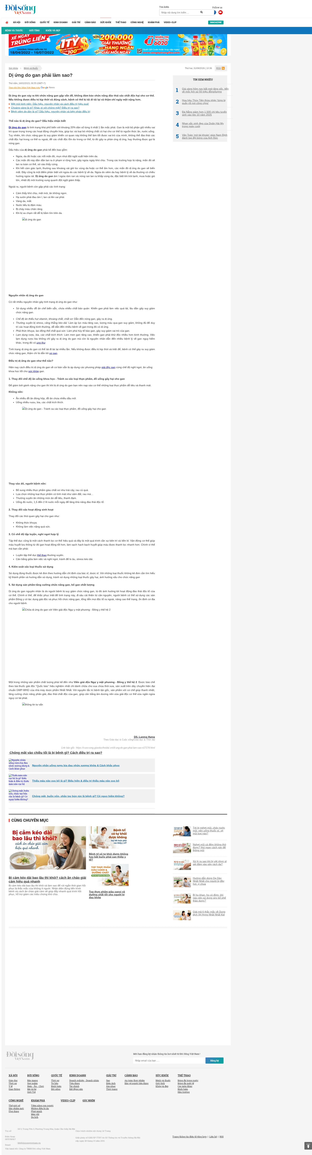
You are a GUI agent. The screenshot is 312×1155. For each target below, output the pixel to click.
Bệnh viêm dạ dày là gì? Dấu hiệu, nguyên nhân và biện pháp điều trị (50, 111)
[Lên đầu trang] (308, 1146)
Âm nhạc (111, 1086)
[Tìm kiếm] (201, 12)
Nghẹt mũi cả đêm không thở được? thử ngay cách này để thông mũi (209, 847)
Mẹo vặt (35, 1114)
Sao (108, 1080)
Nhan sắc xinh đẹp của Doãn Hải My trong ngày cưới (200, 125)
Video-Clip (170, 22)
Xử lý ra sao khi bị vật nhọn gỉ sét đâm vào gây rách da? (210, 863)
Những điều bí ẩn (40, 1108)
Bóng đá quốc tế (186, 1083)
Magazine (216, 22)
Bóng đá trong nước (188, 1080)
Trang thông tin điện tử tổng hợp (189, 1136)
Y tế (10, 1086)
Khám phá (153, 22)
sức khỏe (33, 371)
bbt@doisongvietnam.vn (29, 1142)
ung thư (40, 342)
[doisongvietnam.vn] (20, 1055)
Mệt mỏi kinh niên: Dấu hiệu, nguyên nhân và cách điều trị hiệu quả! (50, 103)
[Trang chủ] (7, 22)
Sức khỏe (105, 22)
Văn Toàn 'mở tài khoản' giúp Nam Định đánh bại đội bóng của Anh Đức (201, 136)
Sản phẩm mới (16, 1108)
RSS (218, 68)
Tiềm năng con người (42, 1105)
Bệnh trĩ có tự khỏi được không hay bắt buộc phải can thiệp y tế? (108, 856)
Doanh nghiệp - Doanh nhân (84, 1080)
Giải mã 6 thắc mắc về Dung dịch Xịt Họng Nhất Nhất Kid (209, 913)
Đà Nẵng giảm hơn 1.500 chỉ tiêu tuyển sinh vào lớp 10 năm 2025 (201, 113)
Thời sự (13, 1083)
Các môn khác (185, 1086)
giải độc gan (108, 367)
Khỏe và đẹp (162, 1086)
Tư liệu (54, 1083)
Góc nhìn (89, 1100)
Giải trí (76, 22)
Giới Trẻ (31, 1092)
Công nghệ (137, 22)
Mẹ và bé (31, 1089)
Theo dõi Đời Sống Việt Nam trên (24, 87)
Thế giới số (14, 1105)
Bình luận (56, 1086)
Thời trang (111, 1089)
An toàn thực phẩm (135, 1080)
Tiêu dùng (74, 1083)
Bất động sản (76, 1089)
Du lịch (34, 1117)
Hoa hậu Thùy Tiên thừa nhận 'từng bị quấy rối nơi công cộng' (201, 102)
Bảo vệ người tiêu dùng (136, 1083)
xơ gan (53, 353)
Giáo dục (13, 1080)
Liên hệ (213, 1136)
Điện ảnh (111, 1083)
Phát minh (36, 1111)
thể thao (42, 555)
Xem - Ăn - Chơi (35, 1086)
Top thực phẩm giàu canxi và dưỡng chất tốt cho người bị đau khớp (107, 894)
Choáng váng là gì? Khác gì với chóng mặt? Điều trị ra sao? (45, 107)
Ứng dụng (14, 1111)
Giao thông (14, 1089)
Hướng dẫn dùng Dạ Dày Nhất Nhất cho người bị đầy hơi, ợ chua (208, 881)
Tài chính (74, 1086)
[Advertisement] (200, 205)
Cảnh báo (90, 22)
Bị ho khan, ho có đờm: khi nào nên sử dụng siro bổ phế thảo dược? (209, 897)
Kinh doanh (61, 22)
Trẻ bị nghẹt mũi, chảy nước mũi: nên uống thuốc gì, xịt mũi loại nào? (209, 830)
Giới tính (160, 1083)
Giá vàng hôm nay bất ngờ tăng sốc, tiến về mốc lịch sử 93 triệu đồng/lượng (202, 90)
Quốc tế (44, 22)
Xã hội (16, 22)
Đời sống (30, 22)
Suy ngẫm (32, 1083)
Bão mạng (32, 1080)
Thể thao (121, 22)
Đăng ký (214, 1060)
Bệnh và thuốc (31, 68)
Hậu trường (184, 1092)
